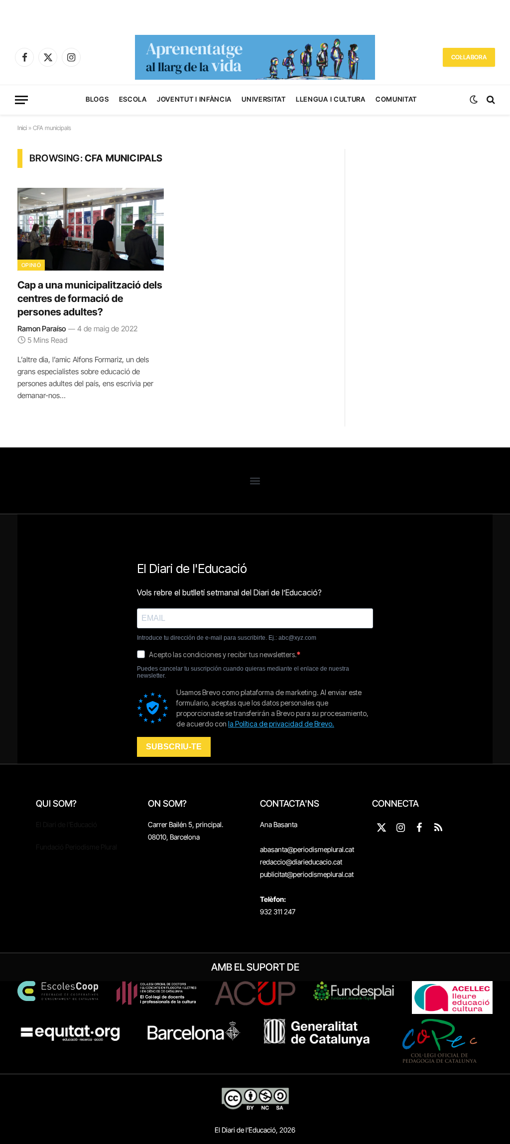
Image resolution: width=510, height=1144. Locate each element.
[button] (255, 480)
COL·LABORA (469, 57)
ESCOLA (133, 99)
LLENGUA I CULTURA (330, 99)
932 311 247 (277, 911)
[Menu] (21, 100)
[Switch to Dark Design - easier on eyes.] (473, 99)
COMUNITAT (396, 99)
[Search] (490, 100)
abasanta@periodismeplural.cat (307, 849)
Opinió (31, 265)
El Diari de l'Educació (66, 824)
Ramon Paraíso (41, 328)
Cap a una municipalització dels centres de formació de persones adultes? (89, 298)
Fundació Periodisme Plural (76, 847)
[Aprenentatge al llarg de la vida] (255, 57)
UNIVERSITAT (263, 99)
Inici (22, 128)
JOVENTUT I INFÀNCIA (194, 99)
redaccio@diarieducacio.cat (301, 862)
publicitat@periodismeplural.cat (307, 874)
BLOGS (97, 99)
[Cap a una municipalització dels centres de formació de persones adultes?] (90, 229)
